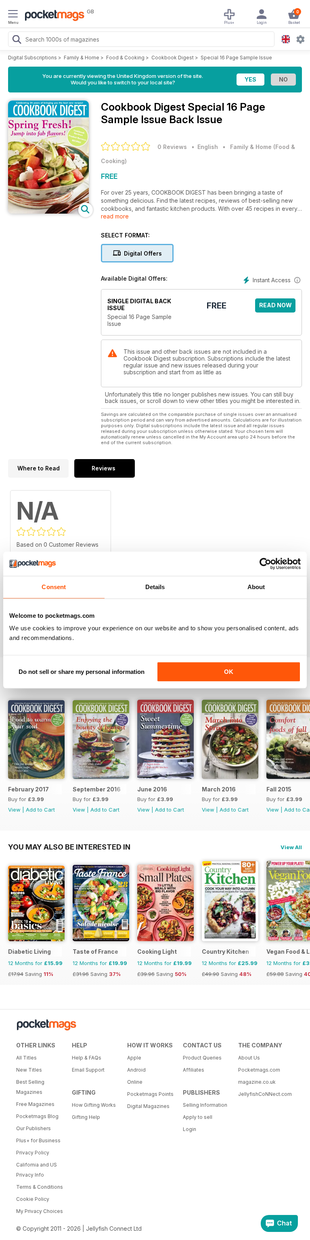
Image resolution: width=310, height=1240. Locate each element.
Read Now (275, 305)
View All (291, 847)
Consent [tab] (54, 586)
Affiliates (193, 1070)
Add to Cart (40, 809)
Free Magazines (35, 1104)
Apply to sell (197, 1117)
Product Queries (202, 1058)
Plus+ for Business (38, 1140)
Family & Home (81, 58)
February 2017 (28, 789)
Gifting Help (86, 1117)
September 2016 (97, 789)
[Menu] (13, 15)
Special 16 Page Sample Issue (236, 58)
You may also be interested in (69, 847)
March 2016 (219, 789)
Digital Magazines (148, 1106)
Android (136, 1070)
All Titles (26, 1058)
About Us (249, 1058)
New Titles (29, 1070)
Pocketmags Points (150, 1094)
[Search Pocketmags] (16, 40)
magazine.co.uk (257, 1082)
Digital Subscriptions (32, 58)
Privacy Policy (32, 1153)
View (14, 809)
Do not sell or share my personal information (82, 671)
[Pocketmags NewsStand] (52, 16)
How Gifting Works (94, 1105)
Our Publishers (33, 1128)
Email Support (88, 1070)
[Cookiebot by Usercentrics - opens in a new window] (265, 564)
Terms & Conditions (39, 1187)
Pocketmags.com (259, 1070)
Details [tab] (155, 586)
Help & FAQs (86, 1058)
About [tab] (256, 586)
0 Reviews (172, 146)
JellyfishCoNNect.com (263, 1094)
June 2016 (152, 789)
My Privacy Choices (39, 1211)
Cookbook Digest (172, 58)
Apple (134, 1058)
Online (134, 1082)
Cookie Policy (32, 1199)
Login (189, 1129)
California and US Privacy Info (36, 1170)
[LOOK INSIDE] (48, 211)
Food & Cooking (125, 58)
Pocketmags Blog (37, 1116)
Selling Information (205, 1105)
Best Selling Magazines (30, 1087)
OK (228, 671)
